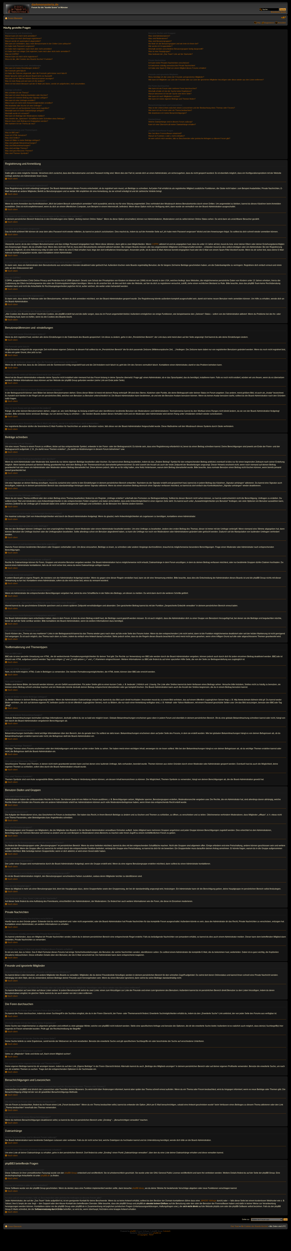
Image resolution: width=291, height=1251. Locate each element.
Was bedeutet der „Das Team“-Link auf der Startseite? (170, 54)
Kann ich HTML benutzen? (16, 135)
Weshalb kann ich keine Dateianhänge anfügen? (24, 111)
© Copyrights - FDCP (146, 1235)
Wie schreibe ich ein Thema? (17, 93)
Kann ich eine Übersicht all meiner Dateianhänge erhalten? (172, 124)
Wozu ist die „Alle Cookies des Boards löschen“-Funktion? (29, 59)
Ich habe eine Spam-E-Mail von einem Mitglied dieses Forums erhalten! (177, 68)
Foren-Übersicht (15, 18)
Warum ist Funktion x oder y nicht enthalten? (166, 136)
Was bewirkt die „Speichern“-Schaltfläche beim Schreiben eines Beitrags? (35, 119)
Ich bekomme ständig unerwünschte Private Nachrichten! (171, 65)
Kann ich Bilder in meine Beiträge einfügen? (22, 140)
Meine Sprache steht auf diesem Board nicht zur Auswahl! (28, 76)
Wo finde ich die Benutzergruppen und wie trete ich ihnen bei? (173, 44)
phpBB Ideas (138, 1188)
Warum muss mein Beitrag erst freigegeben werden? (26, 121)
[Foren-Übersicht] (17, 8)
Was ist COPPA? (12, 54)
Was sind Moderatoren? (158, 38)
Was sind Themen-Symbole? (17, 153)
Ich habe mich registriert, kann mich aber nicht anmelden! (28, 49)
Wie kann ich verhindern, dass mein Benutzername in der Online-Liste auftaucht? (38, 44)
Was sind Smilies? (12, 138)
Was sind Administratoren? (159, 36)
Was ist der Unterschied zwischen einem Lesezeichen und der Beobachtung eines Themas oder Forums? (191, 108)
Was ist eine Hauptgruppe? (159, 51)
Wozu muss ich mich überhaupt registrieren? (23, 38)
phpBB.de (45, 1175)
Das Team (235, 1226)
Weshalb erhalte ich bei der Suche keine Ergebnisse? (170, 91)
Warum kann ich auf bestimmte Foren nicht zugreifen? (27, 108)
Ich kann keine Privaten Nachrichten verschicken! (168, 63)
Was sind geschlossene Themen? (19, 151)
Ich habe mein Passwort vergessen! (20, 46)
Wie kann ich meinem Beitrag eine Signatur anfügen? (26, 98)
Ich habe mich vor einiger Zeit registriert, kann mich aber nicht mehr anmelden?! (37, 51)
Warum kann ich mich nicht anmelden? (21, 36)
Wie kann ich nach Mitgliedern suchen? (164, 96)
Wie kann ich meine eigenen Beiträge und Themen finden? (172, 99)
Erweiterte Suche (278, 12)
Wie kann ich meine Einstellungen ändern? (22, 68)
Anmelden (282, 23)
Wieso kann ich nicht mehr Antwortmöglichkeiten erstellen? (29, 103)
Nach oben (13, 178)
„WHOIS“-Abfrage (208, 1200)
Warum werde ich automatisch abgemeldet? (23, 41)
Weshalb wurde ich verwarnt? (17, 113)
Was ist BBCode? (12, 132)
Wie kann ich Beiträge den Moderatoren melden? (25, 116)
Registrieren (269, 23)
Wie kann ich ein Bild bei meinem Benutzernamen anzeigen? (29, 78)
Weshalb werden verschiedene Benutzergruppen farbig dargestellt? (175, 49)
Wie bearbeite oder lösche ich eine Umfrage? (23, 106)
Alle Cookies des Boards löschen (254, 1226)
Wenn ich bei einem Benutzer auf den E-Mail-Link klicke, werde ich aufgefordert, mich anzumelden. (45, 84)
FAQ (259, 23)
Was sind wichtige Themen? (16, 148)
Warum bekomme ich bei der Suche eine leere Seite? (169, 94)
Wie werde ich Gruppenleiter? (160, 46)
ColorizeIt (166, 1231)
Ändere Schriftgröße (283, 17)
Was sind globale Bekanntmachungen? (21, 143)
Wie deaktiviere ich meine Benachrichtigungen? (167, 113)
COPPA (155, 244)
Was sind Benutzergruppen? (160, 41)
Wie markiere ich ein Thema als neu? (20, 124)
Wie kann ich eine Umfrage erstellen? (20, 100)
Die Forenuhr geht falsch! (15, 71)
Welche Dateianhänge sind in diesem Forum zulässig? (170, 122)
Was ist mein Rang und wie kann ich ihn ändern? (25, 81)
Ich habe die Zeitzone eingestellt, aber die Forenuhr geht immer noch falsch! (36, 73)
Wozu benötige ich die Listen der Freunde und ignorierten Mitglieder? (176, 77)
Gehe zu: (246, 1219)
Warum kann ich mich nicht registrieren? (21, 57)
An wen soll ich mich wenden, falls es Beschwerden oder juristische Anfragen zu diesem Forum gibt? (189, 138)
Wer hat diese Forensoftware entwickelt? (165, 133)
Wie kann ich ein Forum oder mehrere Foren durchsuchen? (172, 88)
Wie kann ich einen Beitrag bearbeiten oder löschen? (26, 95)
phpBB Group (70, 1173)
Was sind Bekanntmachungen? (17, 145)
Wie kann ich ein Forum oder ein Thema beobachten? (170, 110)
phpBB (133, 1231)
